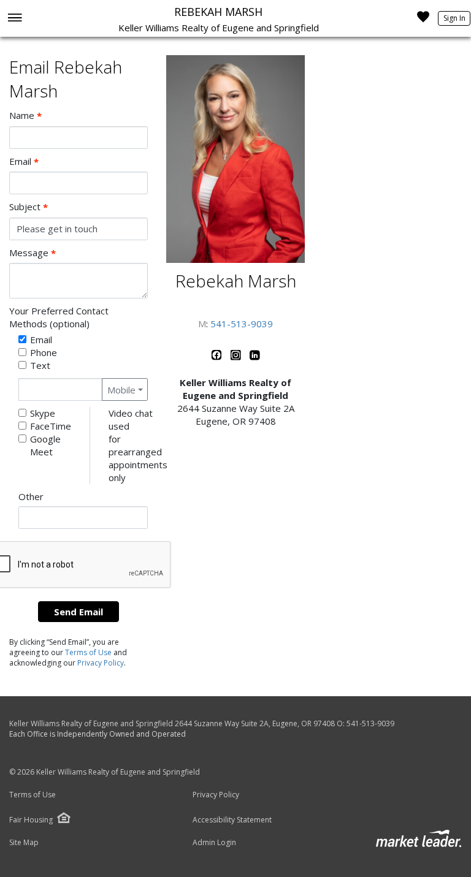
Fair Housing (31, 819)
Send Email (78, 612)
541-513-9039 (241, 323)
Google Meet (45, 445)
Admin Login (214, 843)
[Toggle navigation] (14, 19)
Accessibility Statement (232, 820)
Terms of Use (88, 652)
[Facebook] (218, 357)
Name (25, 115)
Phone (43, 352)
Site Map (24, 843)
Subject (28, 206)
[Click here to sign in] (423, 20)
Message (32, 252)
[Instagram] (237, 357)
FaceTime (50, 426)
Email (24, 161)
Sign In (454, 18)
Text (40, 365)
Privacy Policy (100, 663)
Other (31, 496)
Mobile (121, 390)
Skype (42, 413)
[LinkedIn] (255, 357)
